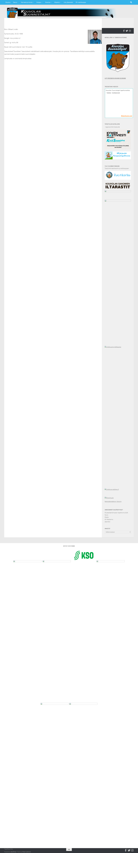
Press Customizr (26, 852)
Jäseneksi (107, 522)
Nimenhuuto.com (126, 116)
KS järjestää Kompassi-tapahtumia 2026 (116, 513)
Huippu (38, 2)
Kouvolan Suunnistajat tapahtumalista (118, 90)
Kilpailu (107, 517)
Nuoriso (47, 2)
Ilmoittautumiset (116, 92)
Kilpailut (57, 2)
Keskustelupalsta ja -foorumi (113, 501)
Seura (15, 2)
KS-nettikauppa (81, 2)
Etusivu (8, 2)
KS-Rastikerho (109, 519)
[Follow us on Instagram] (130, 31)
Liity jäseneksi (68, 2)
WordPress (13, 852)
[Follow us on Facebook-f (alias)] (124, 31)
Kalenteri (109, 92)
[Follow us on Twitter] (127, 31)
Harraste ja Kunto (26, 2)
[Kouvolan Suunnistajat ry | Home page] (63, 14)
